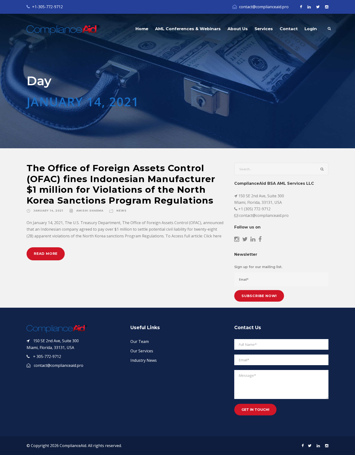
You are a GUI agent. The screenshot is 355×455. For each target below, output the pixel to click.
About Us (237, 28)
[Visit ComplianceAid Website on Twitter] (245, 239)
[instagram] (326, 6)
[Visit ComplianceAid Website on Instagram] (236, 239)
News (121, 210)
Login (311, 28)
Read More (45, 253)
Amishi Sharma (89, 210)
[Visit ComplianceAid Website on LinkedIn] (253, 239)
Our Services (141, 351)
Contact (289, 28)
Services (264, 28)
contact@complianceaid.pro (264, 6)
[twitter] (318, 6)
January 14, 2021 (48, 210)
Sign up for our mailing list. (258, 267)
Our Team (139, 341)
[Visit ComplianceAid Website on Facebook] (260, 239)
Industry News (143, 360)
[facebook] (301, 6)
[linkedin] (309, 6)
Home (141, 28)
